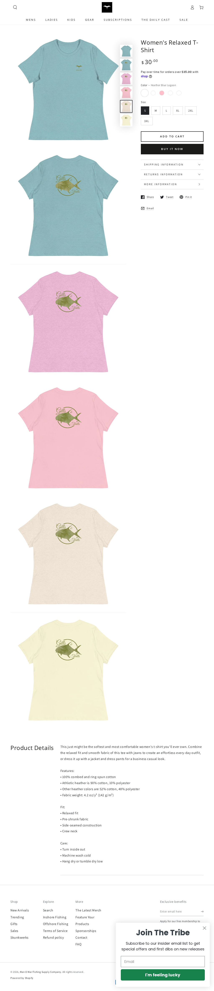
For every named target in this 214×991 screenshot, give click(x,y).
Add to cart (172, 136)
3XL (146, 121)
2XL (190, 110)
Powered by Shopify (21, 977)
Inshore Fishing (54, 917)
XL (178, 110)
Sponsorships (85, 931)
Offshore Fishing (55, 924)
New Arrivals (19, 910)
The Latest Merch (88, 910)
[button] (15, 7)
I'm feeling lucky (162, 975)
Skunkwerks (19, 937)
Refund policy (53, 937)
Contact (81, 937)
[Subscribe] (202, 911)
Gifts (14, 924)
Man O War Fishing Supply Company (40, 971)
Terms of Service (55, 931)
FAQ (78, 944)
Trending (17, 917)
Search (48, 910)
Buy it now (172, 149)
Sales (14, 931)
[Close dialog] (204, 928)
